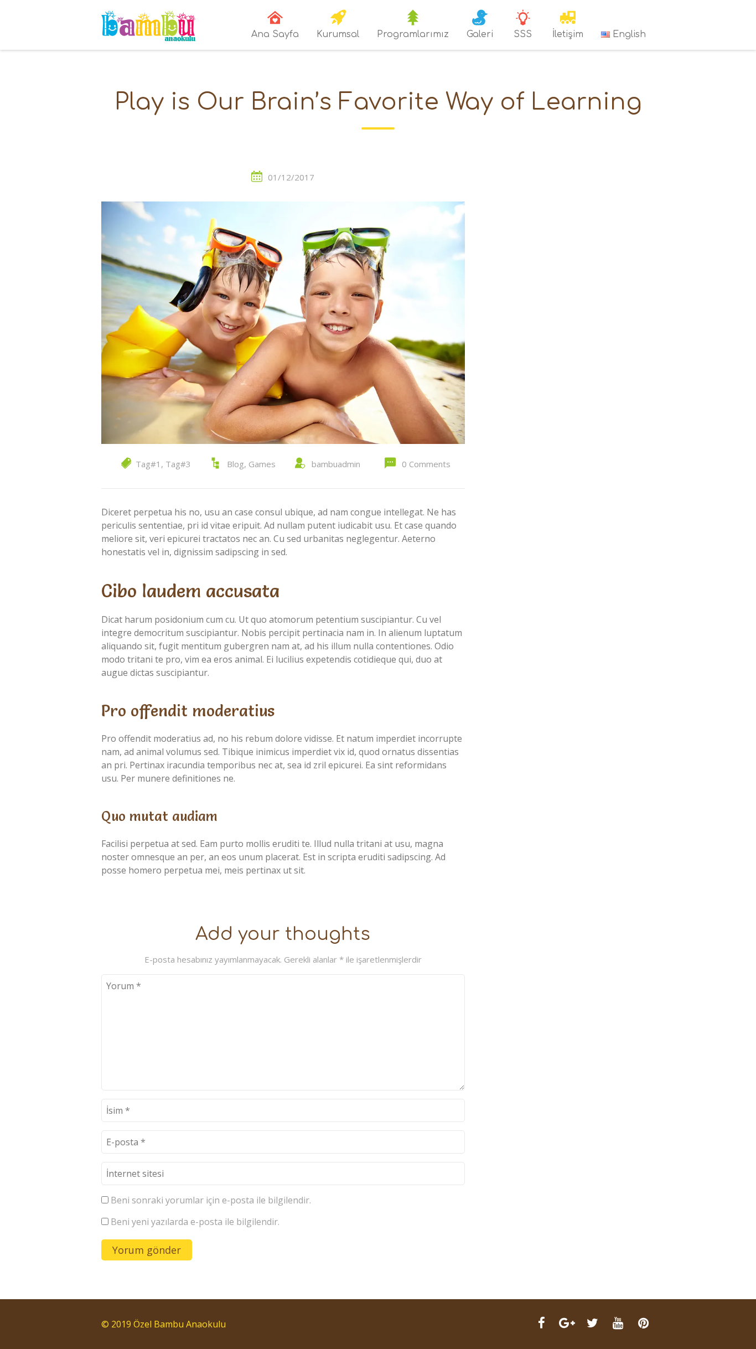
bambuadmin (336, 463)
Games (262, 463)
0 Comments (426, 463)
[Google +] (567, 1324)
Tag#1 (148, 463)
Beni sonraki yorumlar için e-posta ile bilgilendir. (211, 1200)
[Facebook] (541, 1324)
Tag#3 (178, 463)
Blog (235, 463)
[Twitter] (592, 1324)
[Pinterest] (643, 1324)
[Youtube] (618, 1324)
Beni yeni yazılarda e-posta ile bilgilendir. (195, 1222)
